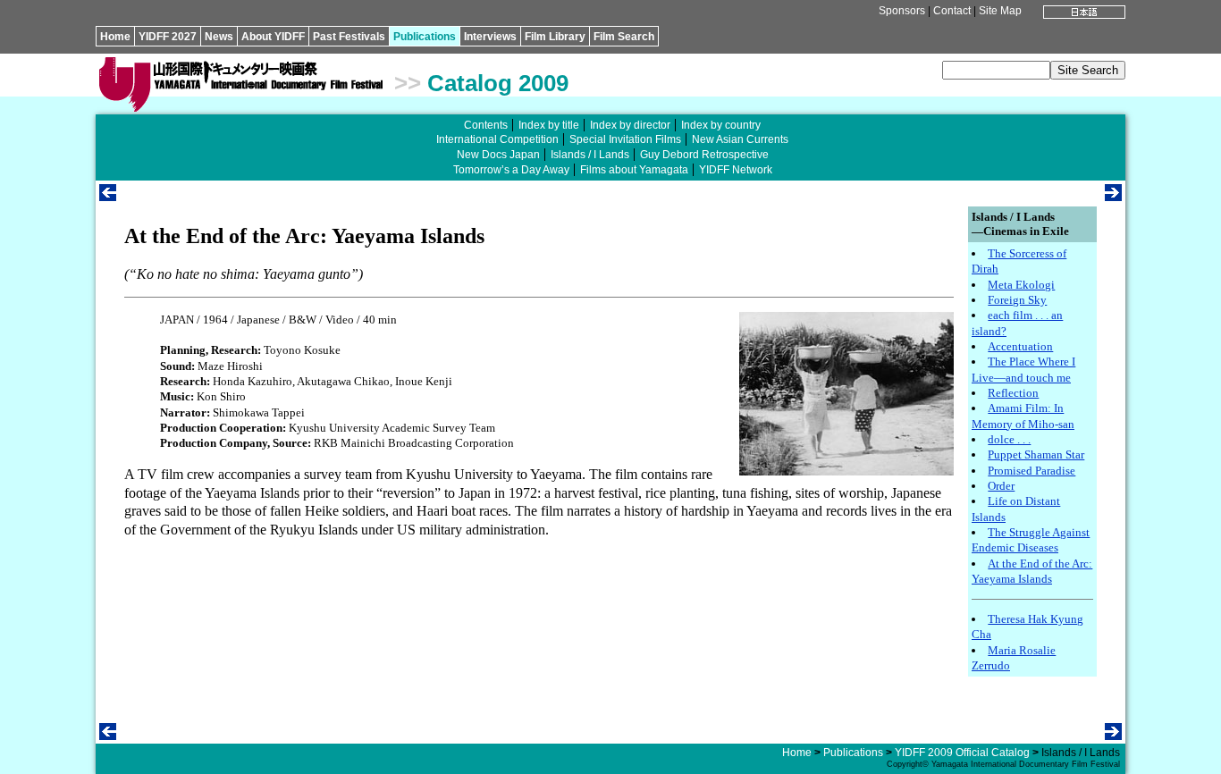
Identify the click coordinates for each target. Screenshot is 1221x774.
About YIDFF (273, 36)
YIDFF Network (735, 170)
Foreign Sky (1017, 300)
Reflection (1013, 393)
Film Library (555, 36)
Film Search (624, 36)
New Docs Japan (498, 154)
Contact (952, 10)
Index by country (721, 125)
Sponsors (902, 10)
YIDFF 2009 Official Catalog (962, 752)
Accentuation (1020, 346)
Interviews (490, 36)
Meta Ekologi (1021, 284)
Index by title (548, 125)
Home (115, 36)
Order (1001, 485)
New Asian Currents (740, 139)
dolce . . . (1009, 439)
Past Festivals (349, 36)
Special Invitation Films (625, 139)
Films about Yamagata (634, 170)
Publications (424, 36)
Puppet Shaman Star (1036, 454)
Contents (486, 125)
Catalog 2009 (497, 83)
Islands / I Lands (590, 154)
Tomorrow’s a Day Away (511, 170)
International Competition (497, 139)
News (219, 36)
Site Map (1000, 10)
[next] (1113, 196)
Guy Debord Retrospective (704, 154)
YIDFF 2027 (168, 36)
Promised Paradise (1031, 470)
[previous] (107, 196)
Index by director (630, 125)
